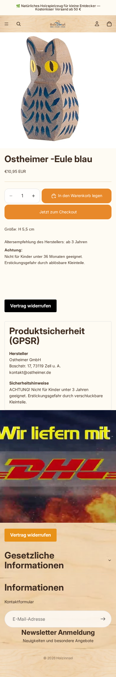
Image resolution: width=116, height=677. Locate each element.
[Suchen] (18, 24)
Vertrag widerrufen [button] (30, 306)
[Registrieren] (103, 619)
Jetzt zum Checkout (58, 211)
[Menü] (6, 23)
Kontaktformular (19, 601)
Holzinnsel (64, 658)
